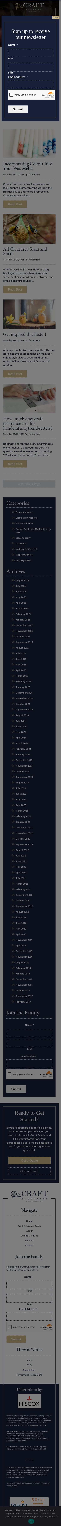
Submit (18, 109)
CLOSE (56, 17)
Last (10, 72)
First (10, 58)
